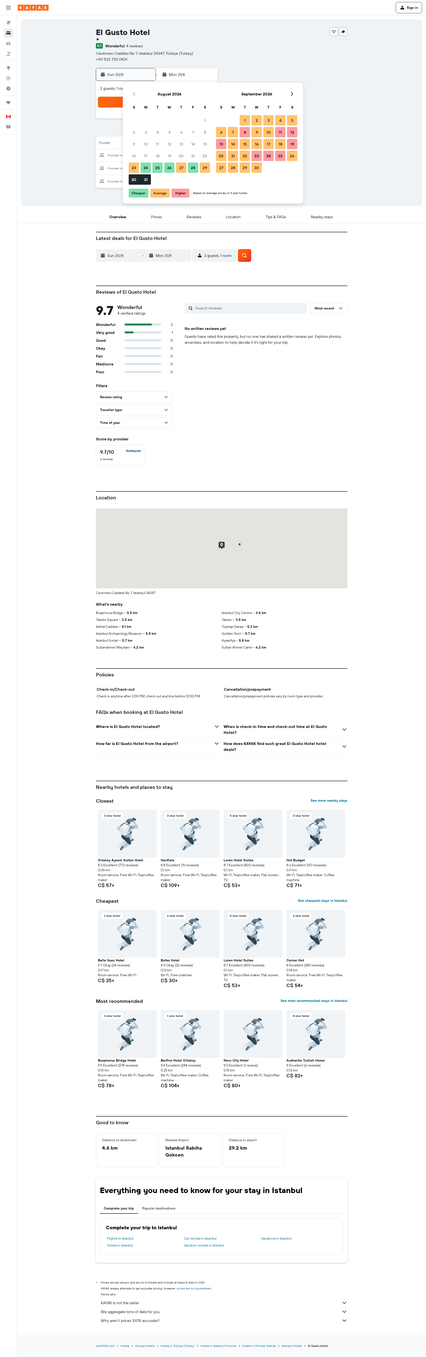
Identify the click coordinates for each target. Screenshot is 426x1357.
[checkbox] (120, 455)
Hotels (125, 1346)
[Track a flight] (8, 78)
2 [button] (134, 132)
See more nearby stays (329, 800)
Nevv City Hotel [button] (236, 1060)
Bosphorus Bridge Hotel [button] (117, 1060)
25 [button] (157, 167)
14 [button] (193, 144)
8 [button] (205, 132)
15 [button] (205, 144)
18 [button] (158, 155)
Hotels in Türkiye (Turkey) (177, 1346)
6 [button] (181, 132)
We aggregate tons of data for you (130, 1311)
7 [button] (193, 132)
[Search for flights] (8, 23)
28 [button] (193, 167)
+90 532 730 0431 (111, 59)
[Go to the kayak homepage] (33, 8)
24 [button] (145, 167)
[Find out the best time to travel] (8, 88)
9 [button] (134, 144)
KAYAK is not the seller (120, 1302)
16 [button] (134, 155)
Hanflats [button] (167, 860)
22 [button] (205, 155)
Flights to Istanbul (120, 1238)
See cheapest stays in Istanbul (322, 900)
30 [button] (133, 179)
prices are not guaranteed (194, 1288)
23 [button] (134, 167)
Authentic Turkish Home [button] (305, 1060)
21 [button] (193, 155)
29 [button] (205, 167)
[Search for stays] (8, 33)
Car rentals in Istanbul (200, 1238)
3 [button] (146, 132)
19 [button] (169, 155)
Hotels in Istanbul (120, 1245)
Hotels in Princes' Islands (259, 1346)
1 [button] (205, 120)
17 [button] (145, 155)
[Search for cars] (8, 43)
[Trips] (8, 103)
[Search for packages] (8, 54)
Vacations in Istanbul (276, 1238)
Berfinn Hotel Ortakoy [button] (178, 1060)
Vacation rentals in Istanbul (204, 1245)
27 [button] (181, 167)
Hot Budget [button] (295, 860)
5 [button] (169, 132)
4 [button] (158, 132)
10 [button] (146, 144)
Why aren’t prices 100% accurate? (130, 1320)
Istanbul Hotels (292, 1346)
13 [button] (181, 144)
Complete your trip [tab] (119, 1208)
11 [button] (157, 144)
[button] (8, 7)
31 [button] (146, 179)
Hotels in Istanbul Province (218, 1346)
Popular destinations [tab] (159, 1208)
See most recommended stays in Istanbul (314, 1000)
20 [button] (181, 155)
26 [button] (169, 167)
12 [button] (169, 144)
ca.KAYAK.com (105, 1346)
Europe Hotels (145, 1346)
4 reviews (134, 45)
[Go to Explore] (8, 68)
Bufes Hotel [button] (170, 960)
